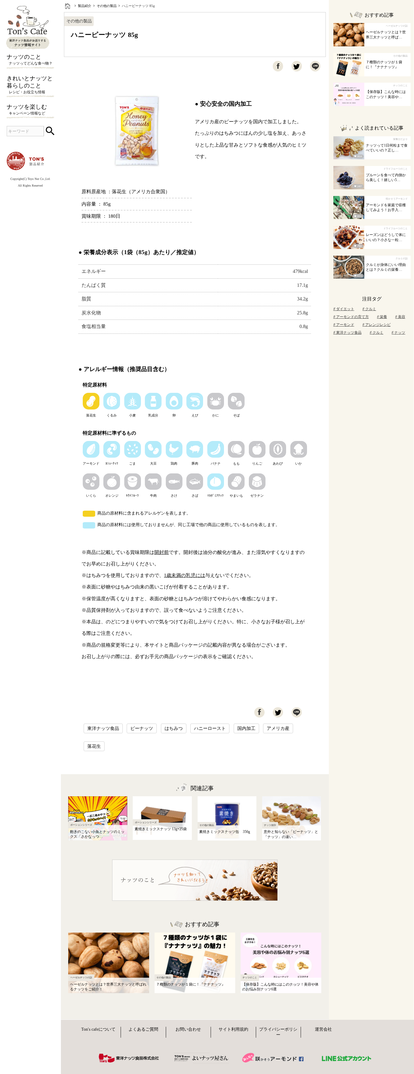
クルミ (370, 309)
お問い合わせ (188, 1029)
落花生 (94, 746)
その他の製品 (107, 6)
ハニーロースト (210, 728)
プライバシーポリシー (278, 1032)
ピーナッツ (141, 728)
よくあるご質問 (143, 1029)
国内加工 (246, 728)
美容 (401, 317)
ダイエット (345, 309)
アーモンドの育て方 (352, 317)
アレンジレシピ (378, 325)
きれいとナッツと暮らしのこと (30, 84)
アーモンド (345, 325)
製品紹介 (84, 6)
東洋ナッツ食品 (103, 728)
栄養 (383, 317)
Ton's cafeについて (98, 1029)
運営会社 (323, 1029)
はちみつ (174, 728)
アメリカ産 (278, 728)
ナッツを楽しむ (27, 109)
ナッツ (399, 333)
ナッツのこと (29, 59)
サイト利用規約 (233, 1029)
